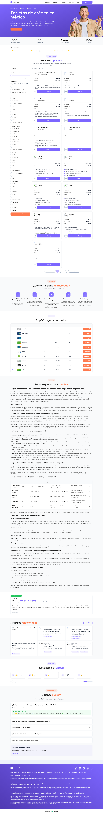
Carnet (14, 106)
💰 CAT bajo (14, 50)
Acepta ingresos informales (19, 92)
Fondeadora (15, 197)
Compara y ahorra (20, 214)
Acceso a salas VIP (17, 122)
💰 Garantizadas (24, 50)
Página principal (14, 8)
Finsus (13, 194)
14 (66, 271)
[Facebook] (79, 768)
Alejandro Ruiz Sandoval (28, 600)
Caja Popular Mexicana (18, 173)
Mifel (13, 162)
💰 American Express (46, 50)
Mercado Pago (16, 199)
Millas (13, 120)
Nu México (15, 181)
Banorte (14, 136)
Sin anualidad (15, 86)
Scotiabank (15, 147)
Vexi (13, 186)
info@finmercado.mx (19, 753)
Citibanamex (15, 131)
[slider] (11, 75)
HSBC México (15, 141)
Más (78, 2)
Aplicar (15, 29)
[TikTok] (91, 768)
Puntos (14, 114)
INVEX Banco (15, 128)
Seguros (71, 2)
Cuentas (63, 2)
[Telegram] (87, 768)
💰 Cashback (71, 50)
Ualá (13, 183)
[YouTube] (75, 768)
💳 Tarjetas (22, 8)
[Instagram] (83, 768)
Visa (13, 98)
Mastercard (15, 100)
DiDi (13, 189)
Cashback (15, 112)
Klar (13, 178)
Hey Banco (15, 176)
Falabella (14, 191)
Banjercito (15, 157)
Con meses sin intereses (18, 89)
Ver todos (87, 622)
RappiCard (15, 207)
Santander (15, 133)
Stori (13, 165)
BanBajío (14, 154)
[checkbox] (11, 86)
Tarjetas (55, 2)
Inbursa (14, 144)
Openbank (15, 202)
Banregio (14, 160)
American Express (17, 103)
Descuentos (15, 117)
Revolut (14, 210)
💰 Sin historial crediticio (59, 50)
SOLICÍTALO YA (87, 2)
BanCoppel (15, 168)
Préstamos (46, 2)
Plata (13, 204)
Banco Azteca (16, 170)
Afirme (14, 152)
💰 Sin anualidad (34, 50)
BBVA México (15, 139)
